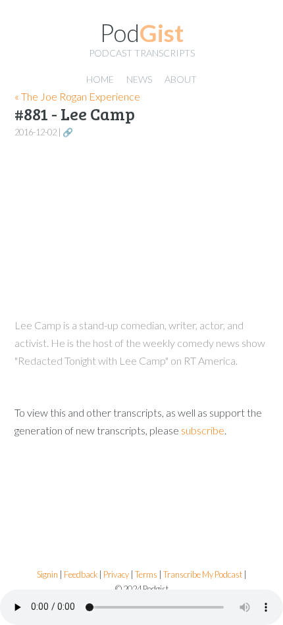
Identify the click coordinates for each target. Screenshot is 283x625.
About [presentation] (181, 79)
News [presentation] (139, 79)
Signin (47, 575)
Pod (142, 32)
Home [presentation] (100, 79)
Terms (146, 575)
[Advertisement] (141, 228)
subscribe (202, 430)
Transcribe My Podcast (202, 575)
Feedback (80, 575)
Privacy (116, 575)
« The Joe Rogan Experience (77, 96)
